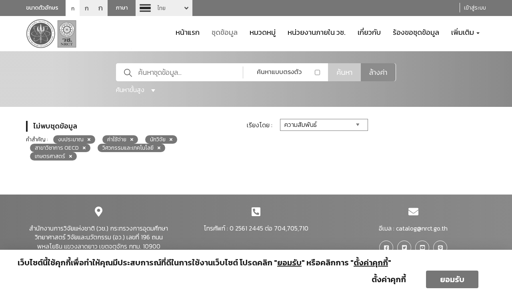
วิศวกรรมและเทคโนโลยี (128, 148)
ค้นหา (344, 72)
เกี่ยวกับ (369, 31)
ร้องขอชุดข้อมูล (416, 31)
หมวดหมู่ (263, 31)
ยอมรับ (452, 279)
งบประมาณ (71, 139)
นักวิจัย (158, 139)
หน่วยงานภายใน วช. (317, 31)
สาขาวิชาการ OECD (57, 148)
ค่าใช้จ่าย (116, 139)
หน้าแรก (188, 31)
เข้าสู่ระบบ (475, 8)
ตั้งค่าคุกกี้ (389, 279)
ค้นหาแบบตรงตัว (279, 71)
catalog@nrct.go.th (422, 228)
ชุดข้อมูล (225, 31)
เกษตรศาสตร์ (50, 156)
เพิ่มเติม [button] (463, 31)
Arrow (164, 8)
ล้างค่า (378, 72)
